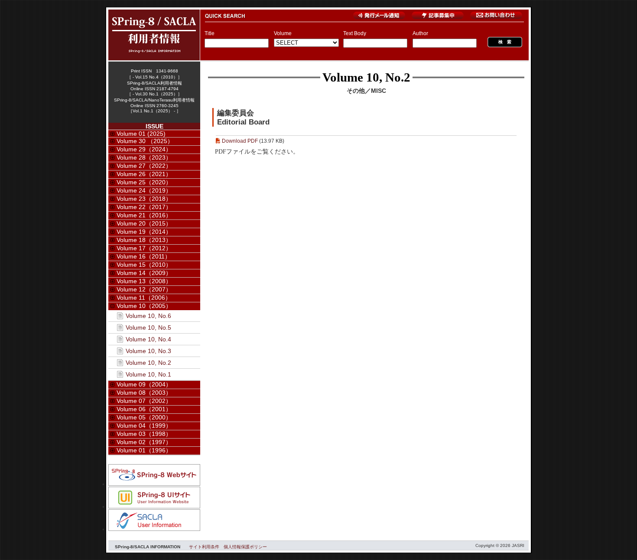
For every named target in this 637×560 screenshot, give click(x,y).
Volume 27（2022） (144, 165)
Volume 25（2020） (144, 182)
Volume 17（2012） (144, 248)
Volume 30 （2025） (145, 141)
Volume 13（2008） (144, 281)
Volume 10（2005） (144, 305)
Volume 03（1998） (144, 433)
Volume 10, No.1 (148, 374)
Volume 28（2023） (144, 157)
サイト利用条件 (204, 546)
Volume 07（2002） (144, 400)
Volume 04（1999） (144, 425)
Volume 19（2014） (144, 231)
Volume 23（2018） (144, 198)
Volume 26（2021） (144, 173)
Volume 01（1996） (144, 450)
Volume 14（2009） (144, 272)
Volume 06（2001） (144, 409)
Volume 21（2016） (144, 215)
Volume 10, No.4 (148, 339)
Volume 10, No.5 (148, 327)
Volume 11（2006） (144, 297)
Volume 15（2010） (144, 264)
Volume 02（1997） (144, 442)
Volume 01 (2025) (141, 133)
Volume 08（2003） (144, 392)
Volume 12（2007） (144, 289)
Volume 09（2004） (144, 384)
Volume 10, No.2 (366, 77)
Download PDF (240, 141)
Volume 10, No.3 (148, 350)
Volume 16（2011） (144, 256)
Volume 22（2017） (144, 206)
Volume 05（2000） (144, 417)
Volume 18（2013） (144, 239)
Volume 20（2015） (144, 223)
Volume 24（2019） (144, 190)
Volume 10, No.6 (148, 315)
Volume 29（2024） (144, 149)
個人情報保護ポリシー (245, 546)
